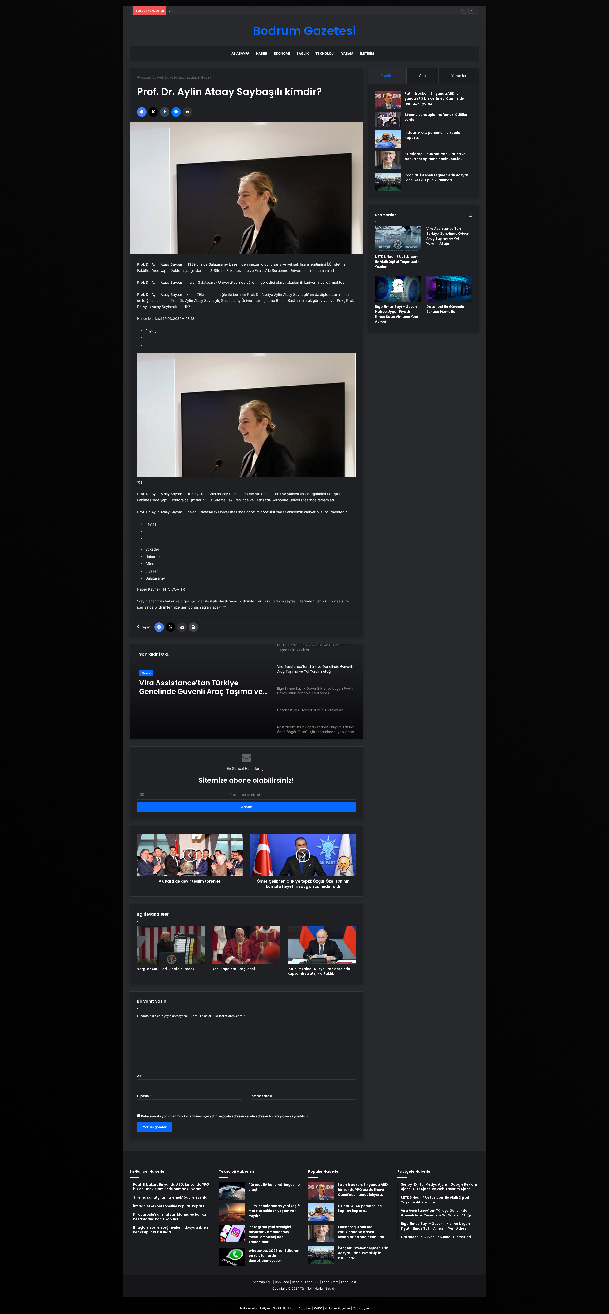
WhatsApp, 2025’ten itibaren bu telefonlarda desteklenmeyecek (274, 1255)
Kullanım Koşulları (337, 1308)
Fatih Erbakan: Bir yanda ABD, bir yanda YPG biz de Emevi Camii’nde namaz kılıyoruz (434, 98)
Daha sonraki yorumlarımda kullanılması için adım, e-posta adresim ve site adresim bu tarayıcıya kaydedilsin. (225, 1116)
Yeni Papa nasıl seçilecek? (235, 969)
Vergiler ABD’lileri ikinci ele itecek (165, 969)
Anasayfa (240, 53)
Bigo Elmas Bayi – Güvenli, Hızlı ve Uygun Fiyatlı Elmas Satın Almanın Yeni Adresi (201, 687)
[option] (246, 691)
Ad (140, 1076)
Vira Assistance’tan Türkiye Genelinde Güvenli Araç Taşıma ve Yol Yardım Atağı (227, 11)
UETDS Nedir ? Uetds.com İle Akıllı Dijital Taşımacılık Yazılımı (397, 261)
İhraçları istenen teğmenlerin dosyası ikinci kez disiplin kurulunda (437, 177)
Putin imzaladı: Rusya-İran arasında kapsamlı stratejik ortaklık (319, 971)
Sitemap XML (262, 1282)
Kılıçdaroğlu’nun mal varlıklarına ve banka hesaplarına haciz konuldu (435, 156)
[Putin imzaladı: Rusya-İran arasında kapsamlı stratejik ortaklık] (322, 945)
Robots (297, 1282)
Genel (146, 673)
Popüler (387, 75)
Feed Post (348, 1282)
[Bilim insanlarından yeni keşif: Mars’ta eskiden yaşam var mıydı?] (232, 1212)
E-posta (144, 1096)
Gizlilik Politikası (284, 1308)
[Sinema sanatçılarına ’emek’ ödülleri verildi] (388, 119)
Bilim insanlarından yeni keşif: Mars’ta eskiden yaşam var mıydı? (274, 1210)
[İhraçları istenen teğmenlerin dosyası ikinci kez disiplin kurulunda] (388, 182)
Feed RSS (312, 1282)
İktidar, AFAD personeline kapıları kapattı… (360, 1208)
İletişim (367, 53)
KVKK (318, 1308)
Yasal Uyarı (361, 1308)
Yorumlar (459, 75)
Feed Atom (330, 1282)
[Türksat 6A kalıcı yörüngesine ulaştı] (232, 1191)
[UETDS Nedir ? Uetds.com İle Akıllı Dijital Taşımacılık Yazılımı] (398, 239)
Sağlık (302, 53)
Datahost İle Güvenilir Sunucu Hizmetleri (445, 309)
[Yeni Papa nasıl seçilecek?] (246, 945)
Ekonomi (282, 53)
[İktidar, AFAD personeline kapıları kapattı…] (388, 139)
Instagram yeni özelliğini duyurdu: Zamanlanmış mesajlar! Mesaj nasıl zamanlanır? (270, 1234)
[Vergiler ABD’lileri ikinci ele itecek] (171, 945)
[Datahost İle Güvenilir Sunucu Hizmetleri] (449, 289)
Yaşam (347, 53)
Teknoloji (324, 53)
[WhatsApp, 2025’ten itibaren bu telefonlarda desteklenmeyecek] (232, 1257)
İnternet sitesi (261, 1096)
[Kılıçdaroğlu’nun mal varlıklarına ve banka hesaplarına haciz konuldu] (388, 160)
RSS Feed (282, 1282)
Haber (261, 53)
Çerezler (305, 1308)
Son (422, 75)
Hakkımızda (248, 1308)
